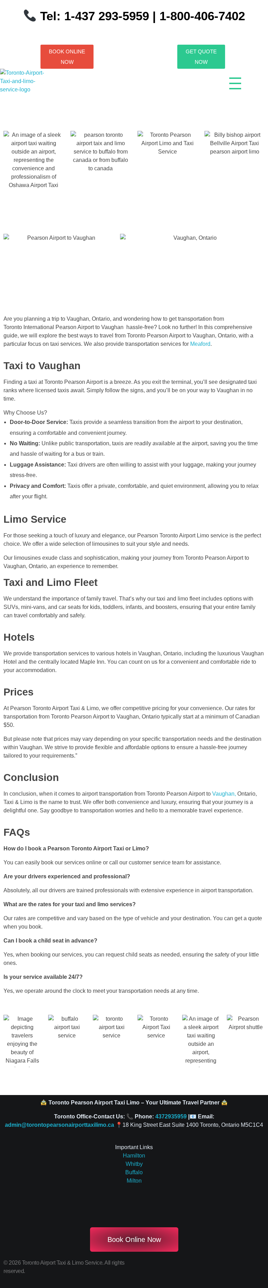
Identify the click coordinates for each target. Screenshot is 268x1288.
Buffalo (134, 1172)
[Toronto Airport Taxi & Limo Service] (26, 86)
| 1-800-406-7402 (197, 16)
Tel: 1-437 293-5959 (94, 16)
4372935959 (171, 1116)
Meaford (200, 344)
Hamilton (134, 1156)
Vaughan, (224, 794)
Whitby (134, 1164)
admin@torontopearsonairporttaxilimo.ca (59, 1125)
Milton (134, 1181)
